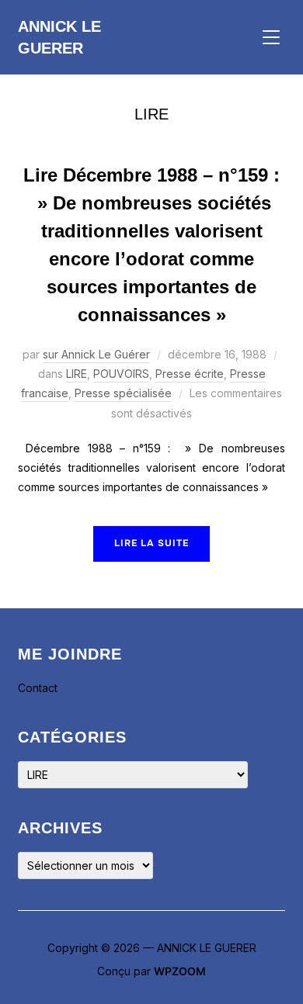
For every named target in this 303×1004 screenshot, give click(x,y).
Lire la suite (151, 543)
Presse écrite (189, 373)
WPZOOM (180, 971)
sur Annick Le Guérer (96, 354)
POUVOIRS (121, 373)
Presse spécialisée (123, 393)
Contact (37, 687)
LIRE (76, 373)
